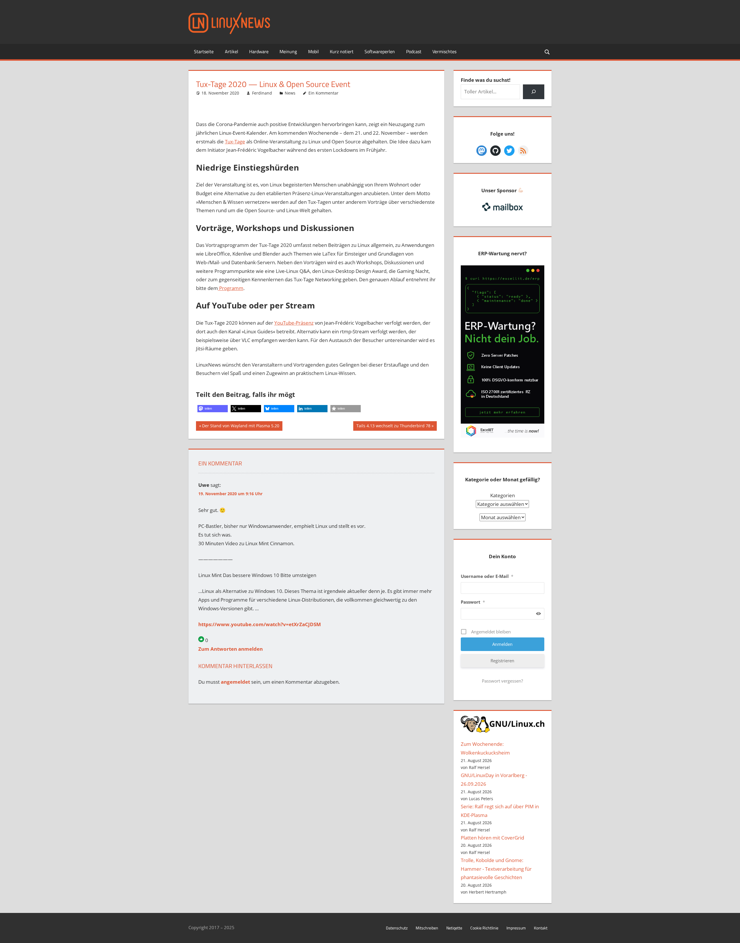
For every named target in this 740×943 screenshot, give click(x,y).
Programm (230, 288)
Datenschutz (397, 928)
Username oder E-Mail (487, 576)
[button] (212, 408)
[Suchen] (533, 91)
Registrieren (502, 660)
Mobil (313, 51)
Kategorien (502, 495)
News (290, 93)
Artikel (231, 51)
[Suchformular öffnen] (547, 51)
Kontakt (540, 928)
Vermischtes (444, 51)
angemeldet (235, 681)
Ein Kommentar (323, 93)
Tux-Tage (235, 141)
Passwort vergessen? (502, 681)
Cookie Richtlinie (484, 928)
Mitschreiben (427, 928)
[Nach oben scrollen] (730, 933)
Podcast (413, 51)
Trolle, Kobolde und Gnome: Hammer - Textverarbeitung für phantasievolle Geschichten (496, 869)
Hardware (259, 51)
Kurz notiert (342, 51)
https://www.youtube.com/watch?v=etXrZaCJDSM (259, 624)
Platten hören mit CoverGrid (492, 837)
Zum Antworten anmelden (230, 649)
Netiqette (454, 928)
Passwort (473, 602)
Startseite (204, 51)
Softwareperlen (380, 51)
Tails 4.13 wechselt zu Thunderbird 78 (393, 427)
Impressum (516, 928)
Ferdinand (262, 93)
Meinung (288, 51)
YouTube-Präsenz (294, 322)
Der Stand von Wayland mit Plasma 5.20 (240, 427)
